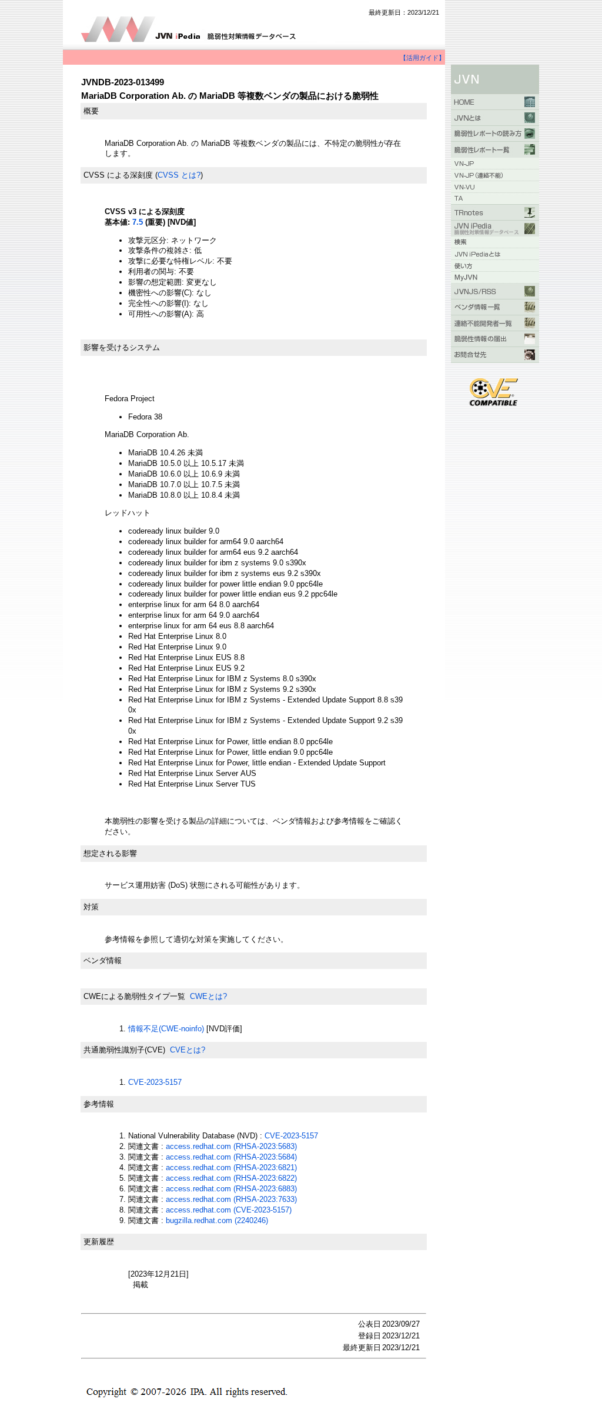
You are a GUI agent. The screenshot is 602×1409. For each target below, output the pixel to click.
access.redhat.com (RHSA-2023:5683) (231, 1146)
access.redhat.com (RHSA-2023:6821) (231, 1167)
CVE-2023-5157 (155, 1082)
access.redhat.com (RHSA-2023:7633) (231, 1199)
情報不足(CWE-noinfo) (166, 1028)
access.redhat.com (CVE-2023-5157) (229, 1209)
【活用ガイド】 (422, 57)
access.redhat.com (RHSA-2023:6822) (231, 1178)
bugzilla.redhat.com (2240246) (217, 1220)
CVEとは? (187, 1049)
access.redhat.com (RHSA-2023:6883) (231, 1188)
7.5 (137, 222)
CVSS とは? (179, 175)
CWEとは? (208, 996)
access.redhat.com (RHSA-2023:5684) (231, 1156)
